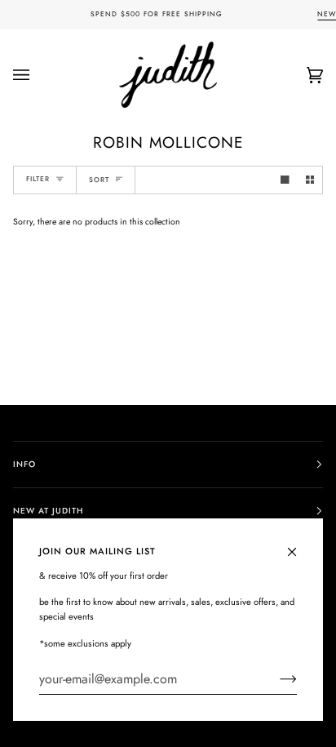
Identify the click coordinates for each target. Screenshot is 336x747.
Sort (99, 180)
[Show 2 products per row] (310, 180)
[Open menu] (37, 74)
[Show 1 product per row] (285, 180)
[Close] (299, 544)
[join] (275, 679)
